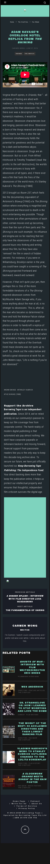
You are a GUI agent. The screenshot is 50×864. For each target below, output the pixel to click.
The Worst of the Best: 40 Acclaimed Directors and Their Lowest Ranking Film (32, 728)
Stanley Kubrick (25, 390)
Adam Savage (10, 390)
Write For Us (19, 803)
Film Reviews (32, 715)
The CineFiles (29, 53)
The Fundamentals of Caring (25, 610)
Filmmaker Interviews (28, 676)
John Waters (9, 360)
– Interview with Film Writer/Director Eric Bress (32, 667)
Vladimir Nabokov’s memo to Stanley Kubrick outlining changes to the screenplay (32, 754)
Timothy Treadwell (26, 159)
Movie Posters (34, 786)
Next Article (25, 606)
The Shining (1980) (13, 394)
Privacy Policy (27, 808)
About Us (37, 803)
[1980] (23, 186)
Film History (34, 763)
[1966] (22, 201)
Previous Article (25, 592)
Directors (22, 690)
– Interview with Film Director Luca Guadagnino (25, 599)
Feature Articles (37, 690)
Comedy (21, 715)
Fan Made (19, 53)
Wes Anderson (32, 687)
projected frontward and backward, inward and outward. (24, 271)
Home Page (19, 801)
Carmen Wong (18, 48)
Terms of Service (26, 806)
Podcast (35, 801)
